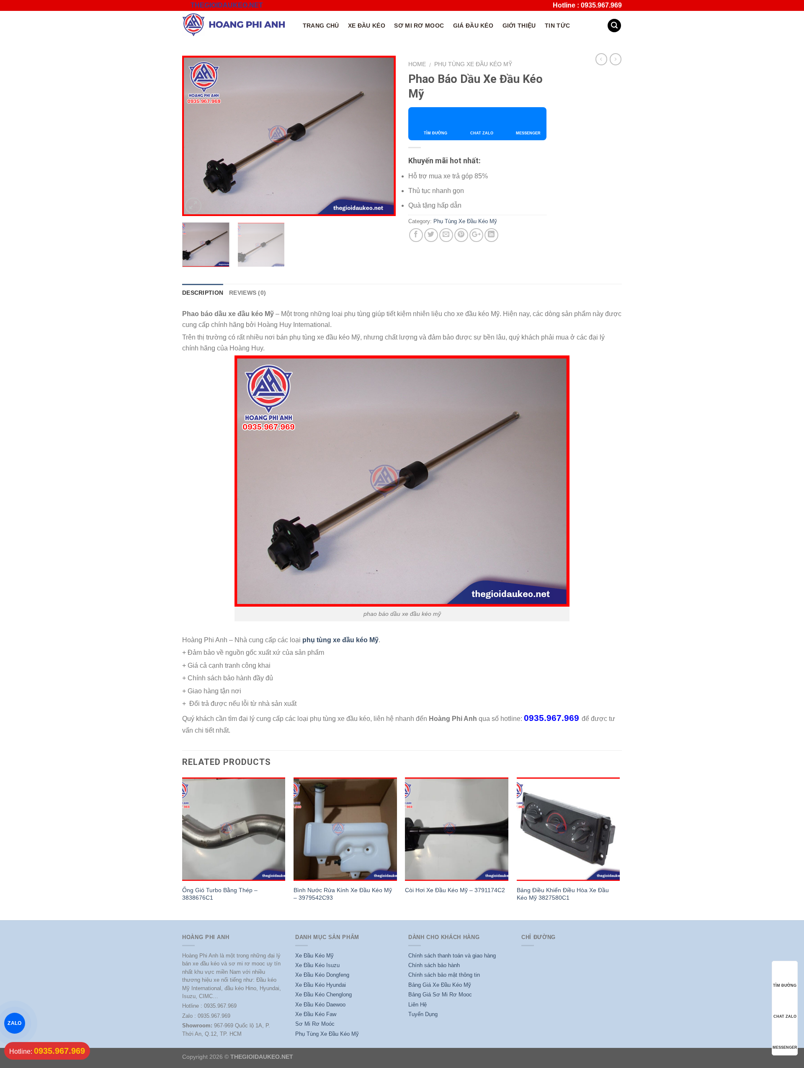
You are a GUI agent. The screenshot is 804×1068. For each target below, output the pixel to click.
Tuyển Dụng (423, 1014)
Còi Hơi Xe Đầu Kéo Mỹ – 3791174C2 (455, 890)
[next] (381, 136)
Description (202, 292)
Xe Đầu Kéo (366, 25)
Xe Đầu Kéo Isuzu (317, 965)
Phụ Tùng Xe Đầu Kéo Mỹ (473, 64)
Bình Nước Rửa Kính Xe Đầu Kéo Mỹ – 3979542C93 (343, 894)
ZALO (14, 1023)
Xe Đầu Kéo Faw (315, 1014)
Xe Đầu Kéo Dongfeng (322, 975)
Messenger (528, 133)
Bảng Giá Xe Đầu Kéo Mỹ (439, 985)
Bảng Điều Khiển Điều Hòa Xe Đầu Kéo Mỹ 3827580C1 (563, 894)
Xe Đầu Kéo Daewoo (320, 1004)
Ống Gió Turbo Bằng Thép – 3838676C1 (220, 894)
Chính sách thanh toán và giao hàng (452, 955)
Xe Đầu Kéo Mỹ (314, 955)
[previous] (196, 136)
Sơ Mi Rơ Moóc (315, 1024)
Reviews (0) (247, 292)
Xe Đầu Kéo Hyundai (320, 985)
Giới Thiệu (519, 25)
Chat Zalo (481, 133)
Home (417, 64)
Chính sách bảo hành (434, 965)
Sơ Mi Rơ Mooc (419, 25)
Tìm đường (435, 133)
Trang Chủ (321, 25)
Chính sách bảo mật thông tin (444, 975)
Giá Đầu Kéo (473, 25)
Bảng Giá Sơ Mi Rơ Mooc (440, 994)
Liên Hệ (417, 1004)
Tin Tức (557, 25)
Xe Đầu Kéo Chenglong (323, 994)
